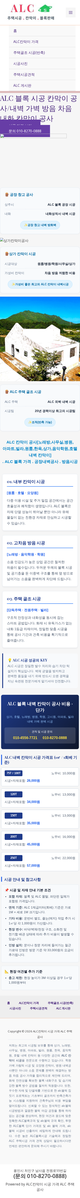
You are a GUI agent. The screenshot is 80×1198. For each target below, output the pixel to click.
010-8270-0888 (55, 738)
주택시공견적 (24, 74)
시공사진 (20, 63)
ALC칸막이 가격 (25, 41)
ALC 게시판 (22, 85)
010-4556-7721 (25, 738)
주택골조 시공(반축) (29, 52)
